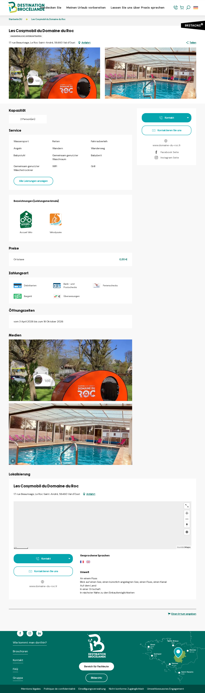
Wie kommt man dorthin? (30, 642)
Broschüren (20, 651)
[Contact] (175, 9)
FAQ (15, 669)
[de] (196, 7)
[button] (188, 7)
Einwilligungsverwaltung (92, 688)
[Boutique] (182, 9)
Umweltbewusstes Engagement (165, 688)
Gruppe (18, 678)
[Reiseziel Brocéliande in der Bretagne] (24, 8)
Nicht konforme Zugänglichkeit (126, 688)
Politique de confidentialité (59, 688)
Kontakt (18, 660)
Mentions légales (31, 688)
